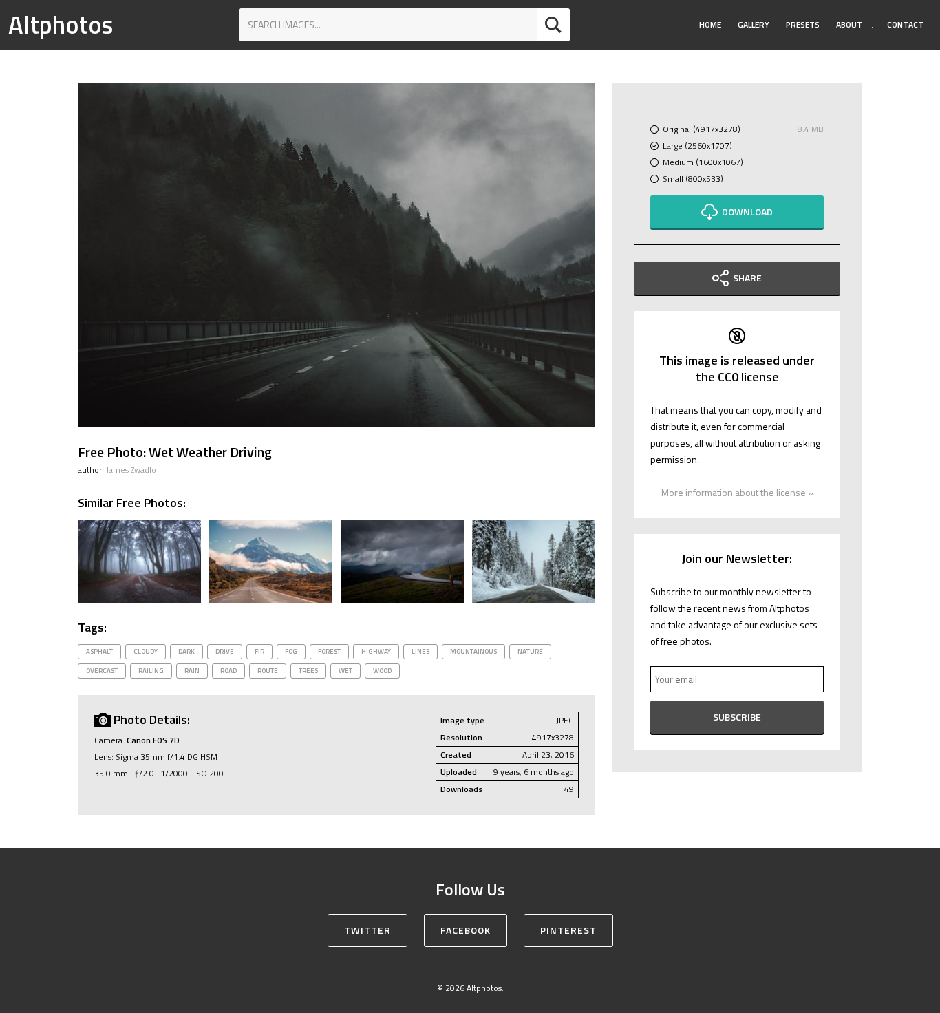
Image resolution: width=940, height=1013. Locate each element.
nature (530, 651)
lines (420, 651)
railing (151, 670)
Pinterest (568, 930)
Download (747, 211)
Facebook (465, 930)
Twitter (367, 930)
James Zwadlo (131, 469)
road (228, 670)
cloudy (145, 651)
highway (376, 651)
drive (224, 651)
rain (192, 670)
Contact (905, 24)
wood (382, 670)
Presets (803, 24)
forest (329, 651)
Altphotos (60, 24)
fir (259, 651)
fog (291, 651)
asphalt (99, 651)
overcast (102, 670)
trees (308, 670)
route (267, 670)
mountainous (473, 651)
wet (345, 670)
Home (710, 24)
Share (747, 277)
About (849, 24)
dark (186, 651)
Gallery (753, 24)
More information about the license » (737, 492)
